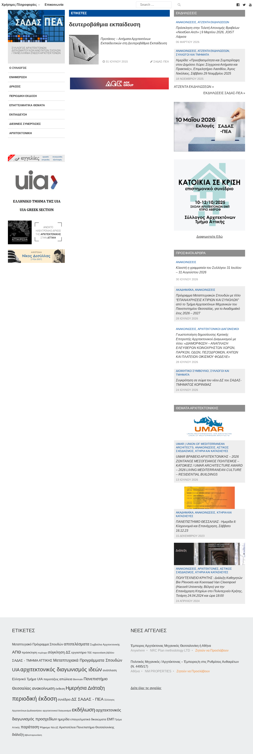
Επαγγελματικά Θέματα (27, 105)
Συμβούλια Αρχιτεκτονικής (105, 644)
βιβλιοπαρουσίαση (33, 735)
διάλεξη (18, 734)
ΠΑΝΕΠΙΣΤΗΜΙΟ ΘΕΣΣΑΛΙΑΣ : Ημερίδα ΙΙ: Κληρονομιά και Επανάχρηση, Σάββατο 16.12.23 (206, 526)
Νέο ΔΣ (54, 727)
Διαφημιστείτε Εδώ (209, 236)
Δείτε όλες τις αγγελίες (146, 688)
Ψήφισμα (45, 727)
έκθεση (60, 688)
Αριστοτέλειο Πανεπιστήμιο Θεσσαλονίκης (86, 727)
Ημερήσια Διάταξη (85, 688)
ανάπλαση (110, 670)
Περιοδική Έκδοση (23, 96)
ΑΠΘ (16, 652)
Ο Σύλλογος (17, 67)
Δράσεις (15, 86)
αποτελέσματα (76, 644)
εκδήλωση (83, 710)
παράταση (30, 727)
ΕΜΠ (110, 719)
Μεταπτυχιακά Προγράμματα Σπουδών (87, 660)
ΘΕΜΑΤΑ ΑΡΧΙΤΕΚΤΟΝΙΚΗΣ (197, 408)
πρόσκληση (29, 652)
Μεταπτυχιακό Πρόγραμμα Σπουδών (37, 644)
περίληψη (42, 653)
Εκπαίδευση (18, 114)
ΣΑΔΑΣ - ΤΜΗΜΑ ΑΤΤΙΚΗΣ (32, 660)
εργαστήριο (78, 652)
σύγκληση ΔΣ (59, 652)
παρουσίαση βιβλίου (103, 652)
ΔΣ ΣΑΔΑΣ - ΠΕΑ (87, 699)
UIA (16, 669)
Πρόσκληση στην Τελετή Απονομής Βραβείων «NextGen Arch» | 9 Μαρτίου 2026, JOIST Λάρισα (207, 32)
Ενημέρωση (18, 77)
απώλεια (65, 679)
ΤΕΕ (89, 653)
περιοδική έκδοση (34, 698)
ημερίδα (64, 719)
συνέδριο (64, 699)
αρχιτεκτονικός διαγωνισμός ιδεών (61, 670)
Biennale (78, 679)
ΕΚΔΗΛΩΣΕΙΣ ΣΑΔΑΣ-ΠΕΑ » (224, 93)
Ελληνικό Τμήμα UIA (27, 679)
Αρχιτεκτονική (20, 133)
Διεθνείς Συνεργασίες (25, 123)
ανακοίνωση (43, 688)
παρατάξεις (51, 679)
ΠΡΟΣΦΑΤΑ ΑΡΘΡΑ (191, 253)
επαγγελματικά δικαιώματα (88, 719)
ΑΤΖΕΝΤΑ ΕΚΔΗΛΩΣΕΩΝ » (194, 86)
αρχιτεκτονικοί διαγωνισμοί (57, 710)
